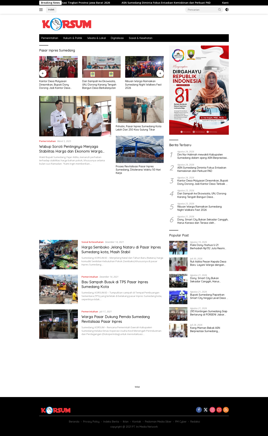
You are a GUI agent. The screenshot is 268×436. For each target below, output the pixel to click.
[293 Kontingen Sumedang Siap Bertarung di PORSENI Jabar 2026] (178, 314)
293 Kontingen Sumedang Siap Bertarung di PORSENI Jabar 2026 (208, 313)
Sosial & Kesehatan (140, 38)
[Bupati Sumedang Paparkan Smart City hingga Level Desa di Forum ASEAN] (178, 297)
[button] (219, 9)
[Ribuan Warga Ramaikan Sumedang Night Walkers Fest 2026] (144, 67)
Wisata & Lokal (96, 38)
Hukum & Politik (72, 38)
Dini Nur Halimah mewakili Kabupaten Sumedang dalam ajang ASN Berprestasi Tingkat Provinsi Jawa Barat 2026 (202, 156)
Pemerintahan (49, 38)
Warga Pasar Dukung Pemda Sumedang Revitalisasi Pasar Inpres (115, 319)
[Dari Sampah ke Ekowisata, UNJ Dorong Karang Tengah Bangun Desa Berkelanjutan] (101, 67)
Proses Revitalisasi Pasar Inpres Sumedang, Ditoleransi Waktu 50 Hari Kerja (138, 170)
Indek (51, 9)
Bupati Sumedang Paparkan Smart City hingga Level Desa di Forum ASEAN (209, 296)
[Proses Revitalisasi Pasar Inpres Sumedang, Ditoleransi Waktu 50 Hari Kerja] (140, 149)
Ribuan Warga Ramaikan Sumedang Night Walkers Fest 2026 (143, 84)
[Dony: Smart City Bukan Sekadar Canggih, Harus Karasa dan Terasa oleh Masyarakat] (178, 281)
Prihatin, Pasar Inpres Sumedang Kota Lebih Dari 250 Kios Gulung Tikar (138, 128)
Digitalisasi (117, 38)
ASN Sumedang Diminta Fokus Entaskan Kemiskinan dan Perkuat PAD (145, 2)
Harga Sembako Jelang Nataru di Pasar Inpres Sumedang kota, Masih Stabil (121, 249)
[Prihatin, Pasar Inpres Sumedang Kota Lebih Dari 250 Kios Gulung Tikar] (140, 109)
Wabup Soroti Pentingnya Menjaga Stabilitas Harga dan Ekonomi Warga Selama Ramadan (70, 151)
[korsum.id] (66, 23)
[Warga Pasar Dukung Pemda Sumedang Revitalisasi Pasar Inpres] (58, 324)
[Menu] (41, 10)
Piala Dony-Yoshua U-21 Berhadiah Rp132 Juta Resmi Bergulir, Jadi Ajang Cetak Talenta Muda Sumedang (207, 246)
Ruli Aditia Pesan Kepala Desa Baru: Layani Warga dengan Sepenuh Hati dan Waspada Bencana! (208, 263)
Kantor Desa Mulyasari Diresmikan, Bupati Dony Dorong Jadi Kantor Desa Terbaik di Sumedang (54, 85)
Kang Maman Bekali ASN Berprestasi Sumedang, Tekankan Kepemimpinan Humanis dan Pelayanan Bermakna (205, 329)
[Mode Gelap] (227, 10)
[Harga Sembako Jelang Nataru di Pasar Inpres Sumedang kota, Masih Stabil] (58, 254)
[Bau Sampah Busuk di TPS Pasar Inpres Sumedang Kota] (58, 289)
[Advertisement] (101, 209)
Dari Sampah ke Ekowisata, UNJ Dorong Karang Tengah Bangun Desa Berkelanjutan (99, 84)
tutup (137, 387)
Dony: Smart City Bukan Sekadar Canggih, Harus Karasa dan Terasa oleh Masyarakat (202, 221)
